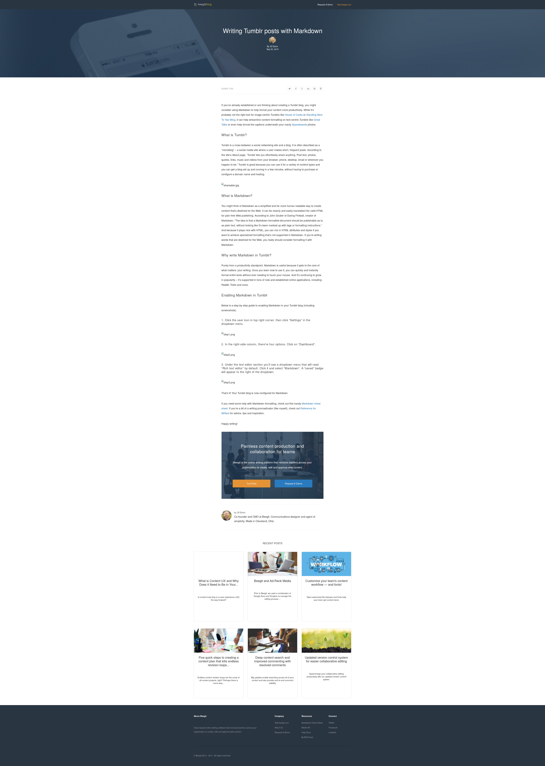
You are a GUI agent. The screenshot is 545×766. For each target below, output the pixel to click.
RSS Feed (308, 737)
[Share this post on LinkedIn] (308, 88)
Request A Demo (325, 4)
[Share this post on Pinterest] (314, 88)
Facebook (333, 727)
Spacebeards (299, 124)
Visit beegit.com (344, 4)
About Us (279, 727)
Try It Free (251, 483)
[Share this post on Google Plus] (302, 88)
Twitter (332, 722)
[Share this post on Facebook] (295, 88)
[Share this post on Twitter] (289, 88)
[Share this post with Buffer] (320, 88)
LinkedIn (332, 732)
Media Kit (306, 727)
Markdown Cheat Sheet (312, 722)
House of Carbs (294, 114)
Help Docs (306, 732)
